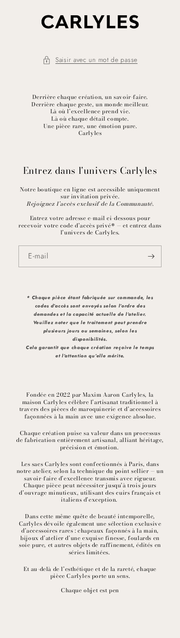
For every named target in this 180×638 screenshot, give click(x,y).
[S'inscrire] (151, 256)
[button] (90, 60)
